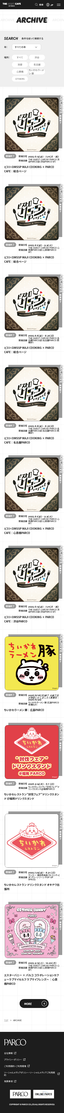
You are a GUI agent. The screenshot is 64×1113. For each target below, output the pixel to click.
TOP (6, 1020)
